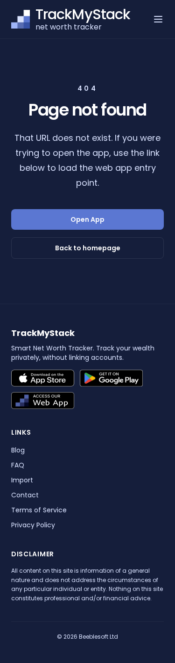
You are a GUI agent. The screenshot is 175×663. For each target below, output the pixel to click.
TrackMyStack (43, 333)
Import (22, 480)
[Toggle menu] (158, 19)
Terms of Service (39, 510)
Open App (87, 219)
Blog (18, 450)
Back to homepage (87, 248)
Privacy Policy (33, 525)
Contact (25, 495)
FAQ (17, 465)
